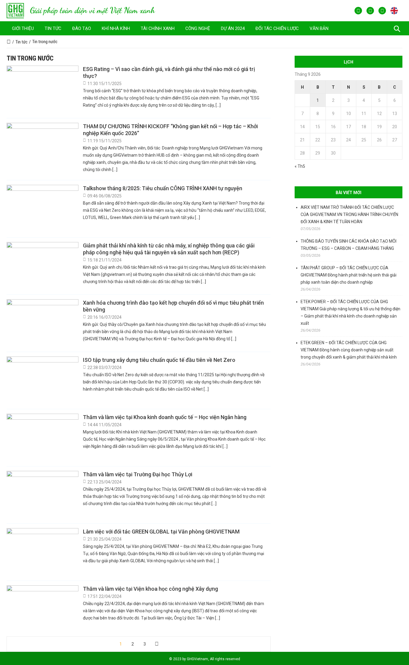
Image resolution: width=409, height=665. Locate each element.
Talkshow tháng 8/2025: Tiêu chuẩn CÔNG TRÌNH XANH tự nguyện (162, 188)
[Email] (382, 10)
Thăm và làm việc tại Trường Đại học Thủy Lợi (137, 474)
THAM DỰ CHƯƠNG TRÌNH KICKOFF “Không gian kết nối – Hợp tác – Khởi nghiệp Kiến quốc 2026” (170, 129)
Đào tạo (81, 28)
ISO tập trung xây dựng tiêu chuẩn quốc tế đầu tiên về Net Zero (159, 360)
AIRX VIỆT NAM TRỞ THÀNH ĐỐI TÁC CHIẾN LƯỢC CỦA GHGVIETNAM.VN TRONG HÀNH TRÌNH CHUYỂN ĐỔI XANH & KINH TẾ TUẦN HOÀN (349, 214)
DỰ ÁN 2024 (233, 28)
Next (157, 644)
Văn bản (319, 28)
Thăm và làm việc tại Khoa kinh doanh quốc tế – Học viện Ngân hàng (164, 417)
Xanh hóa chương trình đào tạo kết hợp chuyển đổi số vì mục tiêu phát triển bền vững (173, 306)
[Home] (9, 42)
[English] (394, 10)
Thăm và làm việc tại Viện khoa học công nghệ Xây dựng (150, 589)
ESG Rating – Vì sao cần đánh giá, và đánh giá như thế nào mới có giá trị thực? (169, 72)
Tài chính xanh (158, 28)
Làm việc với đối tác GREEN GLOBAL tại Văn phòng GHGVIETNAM (161, 531)
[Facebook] (358, 10)
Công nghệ (197, 28)
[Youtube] (370, 10)
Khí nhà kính (116, 28)
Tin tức (53, 28)
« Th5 (300, 166)
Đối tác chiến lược (277, 28)
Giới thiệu (23, 28)
